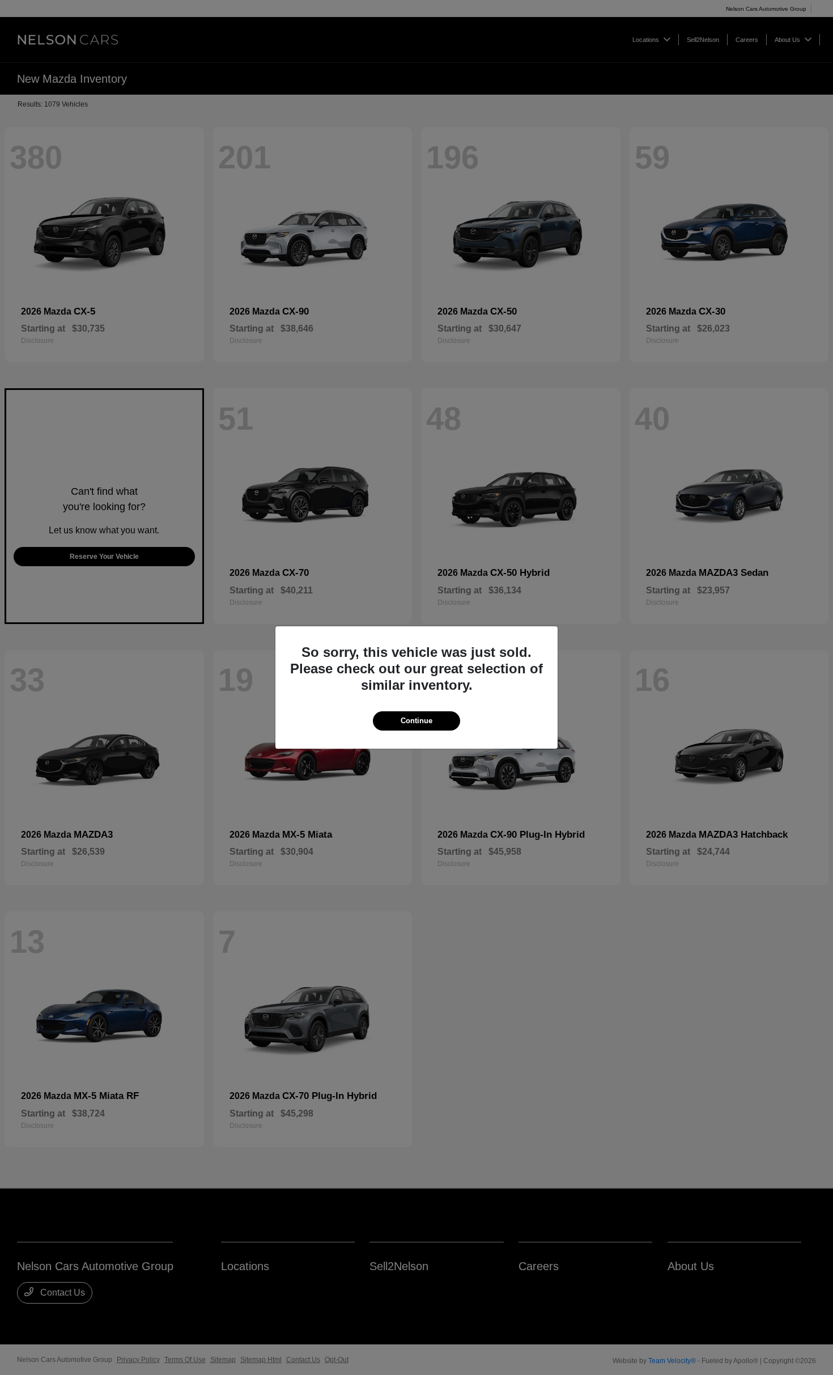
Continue (416, 720)
